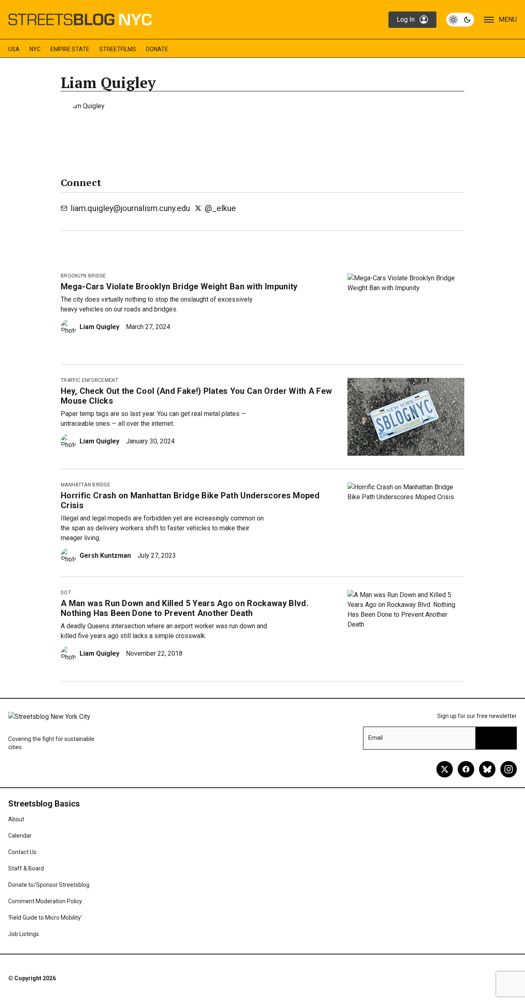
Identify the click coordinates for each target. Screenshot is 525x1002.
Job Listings (23, 934)
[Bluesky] (487, 769)
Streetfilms (117, 49)
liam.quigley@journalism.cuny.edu (130, 208)
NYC (35, 49)
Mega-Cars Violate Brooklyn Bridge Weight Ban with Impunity (179, 286)
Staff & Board (26, 868)
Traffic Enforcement (89, 380)
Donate (157, 49)
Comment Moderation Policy (45, 901)
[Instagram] (508, 769)
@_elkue (220, 208)
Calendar (20, 835)
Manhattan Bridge (85, 484)
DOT (66, 592)
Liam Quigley (99, 327)
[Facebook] (466, 769)
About (16, 819)
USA (14, 49)
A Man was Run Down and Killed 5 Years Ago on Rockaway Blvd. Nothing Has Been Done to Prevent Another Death (184, 608)
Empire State (69, 49)
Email (375, 737)
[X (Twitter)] (444, 769)
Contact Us (22, 852)
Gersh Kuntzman (105, 555)
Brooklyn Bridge (83, 275)
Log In (406, 19)
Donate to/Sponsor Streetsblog (48, 885)
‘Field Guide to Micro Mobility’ (45, 917)
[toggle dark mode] (460, 20)
